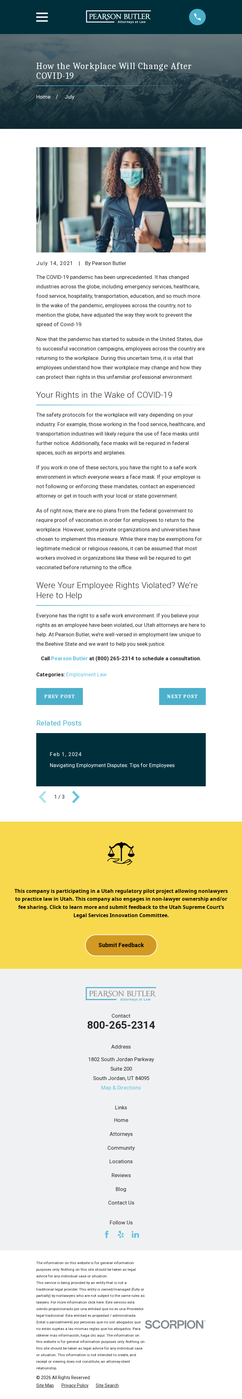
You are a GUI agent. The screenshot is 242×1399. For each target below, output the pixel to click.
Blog (121, 1189)
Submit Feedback (121, 945)
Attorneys (121, 1134)
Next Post (182, 696)
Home (121, 1120)
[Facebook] (106, 1234)
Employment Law (86, 675)
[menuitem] (45, 1386)
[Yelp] (120, 1234)
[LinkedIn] (135, 1234)
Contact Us (121, 1203)
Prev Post (59, 696)
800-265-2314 (121, 1025)
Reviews (121, 1175)
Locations (121, 1162)
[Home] (118, 17)
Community (121, 1148)
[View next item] (76, 797)
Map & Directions (121, 1088)
